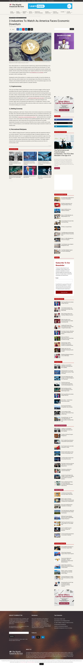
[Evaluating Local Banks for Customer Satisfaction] (57, 471)
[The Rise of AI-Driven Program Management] (57, 436)
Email (57, 277)
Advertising (33, 0)
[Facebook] (18, 29)
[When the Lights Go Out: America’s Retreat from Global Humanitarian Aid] (57, 321)
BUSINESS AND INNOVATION (60, 425)
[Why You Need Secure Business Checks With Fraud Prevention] (57, 442)
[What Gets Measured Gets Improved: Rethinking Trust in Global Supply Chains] (15, 170)
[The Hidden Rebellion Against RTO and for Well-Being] (57, 251)
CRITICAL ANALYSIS (30, 12)
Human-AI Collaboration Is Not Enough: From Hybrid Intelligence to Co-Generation (44, 163)
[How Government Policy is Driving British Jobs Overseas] (57, 407)
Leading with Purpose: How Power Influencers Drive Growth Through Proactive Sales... (67, 326)
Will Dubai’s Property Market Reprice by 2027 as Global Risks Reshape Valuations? (67, 517)
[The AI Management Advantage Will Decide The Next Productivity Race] (57, 234)
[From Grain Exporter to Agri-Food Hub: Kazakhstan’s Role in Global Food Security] (57, 512)
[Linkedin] (26, 29)
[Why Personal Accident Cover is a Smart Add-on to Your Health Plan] (57, 524)
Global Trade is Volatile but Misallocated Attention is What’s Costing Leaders (67, 566)
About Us (13, 0)
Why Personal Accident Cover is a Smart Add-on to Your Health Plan (67, 523)
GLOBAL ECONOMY (12, 12)
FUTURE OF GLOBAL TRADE (55, 12)
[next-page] (12, 181)
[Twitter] (20, 29)
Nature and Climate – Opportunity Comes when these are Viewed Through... (67, 338)
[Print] (32, 29)
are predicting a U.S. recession (36, 72)
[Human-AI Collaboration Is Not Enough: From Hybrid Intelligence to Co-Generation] (44, 156)
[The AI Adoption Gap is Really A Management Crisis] (57, 246)
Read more (57, 168)
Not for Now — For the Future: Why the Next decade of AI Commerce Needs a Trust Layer (44, 177)
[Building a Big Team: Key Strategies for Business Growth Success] (57, 350)
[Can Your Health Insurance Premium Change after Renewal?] (57, 529)
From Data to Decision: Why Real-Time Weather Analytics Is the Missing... (67, 332)
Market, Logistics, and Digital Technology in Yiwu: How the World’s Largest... (66, 572)
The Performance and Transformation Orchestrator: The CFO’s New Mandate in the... (67, 383)
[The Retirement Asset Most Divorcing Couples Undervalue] (57, 494)
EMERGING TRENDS (25, 12)
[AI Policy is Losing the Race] (57, 228)
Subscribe (29, 0)
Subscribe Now (64, 292)
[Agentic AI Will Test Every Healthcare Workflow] (57, 211)
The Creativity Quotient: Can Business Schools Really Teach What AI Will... (67, 309)
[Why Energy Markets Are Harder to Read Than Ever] (30, 170)
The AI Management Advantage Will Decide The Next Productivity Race (67, 234)
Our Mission (18, 0)
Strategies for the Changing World (21, 17)
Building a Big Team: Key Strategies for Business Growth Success (67, 350)
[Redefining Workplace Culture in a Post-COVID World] (57, 356)
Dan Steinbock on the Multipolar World (62, 620)
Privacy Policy (43, 0)
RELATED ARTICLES (13, 149)
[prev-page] (10, 181)
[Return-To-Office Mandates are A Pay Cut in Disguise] (57, 240)
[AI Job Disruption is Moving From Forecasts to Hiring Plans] (57, 199)
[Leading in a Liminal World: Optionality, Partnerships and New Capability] (15, 156)
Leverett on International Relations (61, 626)
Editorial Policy (23, 0)
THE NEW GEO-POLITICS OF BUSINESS (39, 12)
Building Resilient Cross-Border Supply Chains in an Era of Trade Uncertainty (29, 163)
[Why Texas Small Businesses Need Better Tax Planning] (57, 506)
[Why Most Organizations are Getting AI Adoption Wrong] (57, 205)
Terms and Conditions (50, 0)
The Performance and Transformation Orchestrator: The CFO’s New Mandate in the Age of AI (64, 152)
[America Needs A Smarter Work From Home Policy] (57, 222)
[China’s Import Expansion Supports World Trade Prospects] (57, 554)
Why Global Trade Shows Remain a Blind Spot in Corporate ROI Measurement (67, 464)
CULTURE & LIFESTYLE (69, 12)
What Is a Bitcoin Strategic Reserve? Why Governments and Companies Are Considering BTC (67, 500)
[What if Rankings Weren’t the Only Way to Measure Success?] (57, 315)
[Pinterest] (23, 29)
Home (10, 0)
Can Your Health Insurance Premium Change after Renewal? (66, 529)
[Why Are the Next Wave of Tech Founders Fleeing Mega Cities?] (57, 453)
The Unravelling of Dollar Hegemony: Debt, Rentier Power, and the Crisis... (67, 413)
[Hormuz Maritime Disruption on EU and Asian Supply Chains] (57, 548)
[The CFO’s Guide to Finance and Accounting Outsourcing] (57, 459)
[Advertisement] (63, 182)
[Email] (29, 29)
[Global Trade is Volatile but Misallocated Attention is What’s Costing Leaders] (57, 566)
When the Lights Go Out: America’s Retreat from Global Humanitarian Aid (67, 320)
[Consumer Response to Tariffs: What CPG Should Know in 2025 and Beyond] (57, 578)
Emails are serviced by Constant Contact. (64, 288)
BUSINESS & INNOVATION (48, 12)
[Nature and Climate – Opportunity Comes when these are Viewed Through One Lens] (57, 338)
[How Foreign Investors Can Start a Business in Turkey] (57, 447)
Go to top (50, 145)
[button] (73, 0)
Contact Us (38, 0)
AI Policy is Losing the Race (66, 226)
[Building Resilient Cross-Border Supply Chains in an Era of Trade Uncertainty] (30, 156)
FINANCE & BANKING (18, 12)
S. (27, 117)
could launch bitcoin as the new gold (36, 98)
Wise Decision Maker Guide (59, 618)
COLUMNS (62, 11)
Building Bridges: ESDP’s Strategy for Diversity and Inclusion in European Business (67, 344)
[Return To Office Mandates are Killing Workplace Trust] (57, 217)
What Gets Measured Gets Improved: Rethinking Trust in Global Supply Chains (15, 177)
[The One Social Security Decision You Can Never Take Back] (57, 535)
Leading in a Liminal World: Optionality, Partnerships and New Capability (15, 163)
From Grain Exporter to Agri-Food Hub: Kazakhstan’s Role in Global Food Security (67, 511)
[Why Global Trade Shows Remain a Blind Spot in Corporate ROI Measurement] (57, 465)
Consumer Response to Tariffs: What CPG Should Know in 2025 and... (67, 578)
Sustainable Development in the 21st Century (63, 628)
